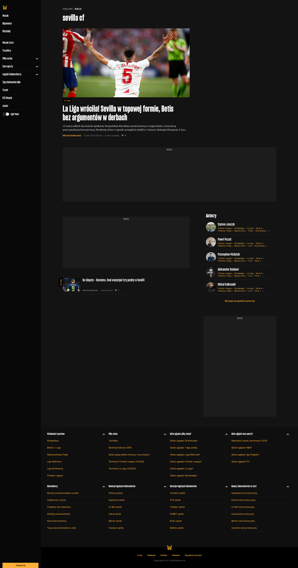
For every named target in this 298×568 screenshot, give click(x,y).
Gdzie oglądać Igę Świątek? (245, 454)
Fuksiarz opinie (116, 527)
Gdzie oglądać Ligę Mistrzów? (185, 454)
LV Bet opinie (115, 507)
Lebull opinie (115, 514)
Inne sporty (7, 66)
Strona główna (68, 9)
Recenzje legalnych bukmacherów (122, 486)
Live (250, 246)
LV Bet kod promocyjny (243, 507)
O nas (139, 555)
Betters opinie (177, 527)
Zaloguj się (20, 565)
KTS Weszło (7, 98)
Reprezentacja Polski (57, 454)
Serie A (259, 228)
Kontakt (163, 555)
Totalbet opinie (177, 507)
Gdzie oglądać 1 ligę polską (183, 447)
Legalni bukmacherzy (11, 74)
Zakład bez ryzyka (56, 500)
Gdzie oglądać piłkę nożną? (180, 434)
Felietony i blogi (224, 231)
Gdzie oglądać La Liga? (181, 468)
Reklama (176, 555)
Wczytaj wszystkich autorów (240, 301)
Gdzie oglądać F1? (240, 461)
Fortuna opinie (116, 493)
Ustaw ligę (266, 291)
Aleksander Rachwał (228, 269)
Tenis (250, 231)
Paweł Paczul (224, 239)
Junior (5, 106)
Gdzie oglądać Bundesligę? (183, 475)
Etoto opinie (176, 521)
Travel (5, 90)
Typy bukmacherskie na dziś (61, 527)
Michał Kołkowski (72, 135)
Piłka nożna (7, 58)
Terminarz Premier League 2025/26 (126, 461)
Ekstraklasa (260, 231)
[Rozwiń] (35, 58)
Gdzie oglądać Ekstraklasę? (183, 440)
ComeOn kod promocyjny (244, 527)
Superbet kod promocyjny (244, 493)
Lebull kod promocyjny (242, 514)
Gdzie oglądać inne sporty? (242, 434)
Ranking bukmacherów (58, 514)
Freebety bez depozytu (59, 507)
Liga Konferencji (55, 468)
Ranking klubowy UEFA (120, 447)
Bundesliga (239, 228)
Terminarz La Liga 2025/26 (122, 468)
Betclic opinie (115, 521)
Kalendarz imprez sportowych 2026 (249, 440)
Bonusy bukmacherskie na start (63, 493)
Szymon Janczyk (226, 224)
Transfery (6, 50)
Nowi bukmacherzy (57, 521)
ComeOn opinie (177, 493)
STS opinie (175, 500)
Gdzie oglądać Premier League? (186, 461)
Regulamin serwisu (193, 555)
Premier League (225, 228)
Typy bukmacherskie (11, 82)
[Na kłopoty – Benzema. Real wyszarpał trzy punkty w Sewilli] (126, 284)
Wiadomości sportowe (56, 434)
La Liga (67, 100)
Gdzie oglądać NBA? (241, 447)
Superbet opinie (116, 500)
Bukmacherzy (52, 486)
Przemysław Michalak (229, 254)
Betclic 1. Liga (54, 447)
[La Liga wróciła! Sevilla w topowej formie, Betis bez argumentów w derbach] (126, 81)
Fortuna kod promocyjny (243, 500)
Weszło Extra (8, 43)
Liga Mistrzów (54, 461)
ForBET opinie (176, 514)
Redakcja (151, 555)
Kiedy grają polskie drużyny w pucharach (129, 454)
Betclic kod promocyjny (243, 521)
